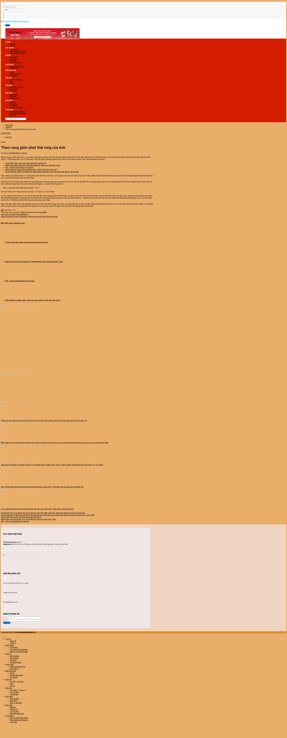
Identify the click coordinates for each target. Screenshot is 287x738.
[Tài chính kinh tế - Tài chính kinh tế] (15, 21)
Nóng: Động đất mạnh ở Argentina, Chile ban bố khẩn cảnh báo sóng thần (29, 216)
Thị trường (13, 49)
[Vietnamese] (149, 3)
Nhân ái (12, 102)
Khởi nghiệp (14, 57)
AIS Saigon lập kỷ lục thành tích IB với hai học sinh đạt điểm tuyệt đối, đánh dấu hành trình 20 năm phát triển (43, 513)
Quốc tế (12, 44)
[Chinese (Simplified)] (142, 3)
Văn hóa (8, 78)
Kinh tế (8, 55)
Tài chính (13, 61)
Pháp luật (13, 104)
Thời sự (12, 45)
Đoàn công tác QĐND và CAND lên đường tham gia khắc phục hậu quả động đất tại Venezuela (42, 172)
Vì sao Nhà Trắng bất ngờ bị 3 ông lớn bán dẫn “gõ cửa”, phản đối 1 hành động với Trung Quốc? (37, 509)
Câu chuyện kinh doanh (18, 51)
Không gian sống (16, 74)
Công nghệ (9, 64)
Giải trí (12, 83)
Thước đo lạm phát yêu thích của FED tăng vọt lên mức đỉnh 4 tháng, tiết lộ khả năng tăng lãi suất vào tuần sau (44, 421)
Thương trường (15, 62)
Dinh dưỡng (14, 95)
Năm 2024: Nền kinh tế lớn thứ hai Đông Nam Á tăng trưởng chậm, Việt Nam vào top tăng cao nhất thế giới (42, 487)
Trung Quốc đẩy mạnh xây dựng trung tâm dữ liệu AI (25, 163)
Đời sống (8, 100)
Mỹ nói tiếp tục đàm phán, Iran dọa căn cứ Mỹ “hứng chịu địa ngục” (31, 170)
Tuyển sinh (13, 91)
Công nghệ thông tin (17, 66)
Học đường (13, 89)
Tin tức (8, 42)
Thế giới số (13, 68)
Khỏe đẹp (13, 96)
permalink (43, 212)
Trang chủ (9, 125)
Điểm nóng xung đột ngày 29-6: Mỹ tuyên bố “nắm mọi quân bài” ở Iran (32, 165)
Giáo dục (8, 85)
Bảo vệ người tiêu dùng (18, 53)
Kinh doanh (9, 47)
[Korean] (147, 3)
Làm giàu (13, 115)
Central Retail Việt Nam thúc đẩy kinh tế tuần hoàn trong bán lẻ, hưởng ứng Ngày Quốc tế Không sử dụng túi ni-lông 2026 (48, 515)
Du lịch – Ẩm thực (16, 79)
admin (24, 153)
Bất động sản (10, 70)
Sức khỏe (9, 93)
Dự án (12, 72)
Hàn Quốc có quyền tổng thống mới (14, 214)
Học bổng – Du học (16, 87)
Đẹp (11, 81)
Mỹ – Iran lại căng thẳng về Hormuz (19, 167)
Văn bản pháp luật (16, 107)
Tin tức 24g (14, 106)
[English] (145, 3)
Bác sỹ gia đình (15, 98)
